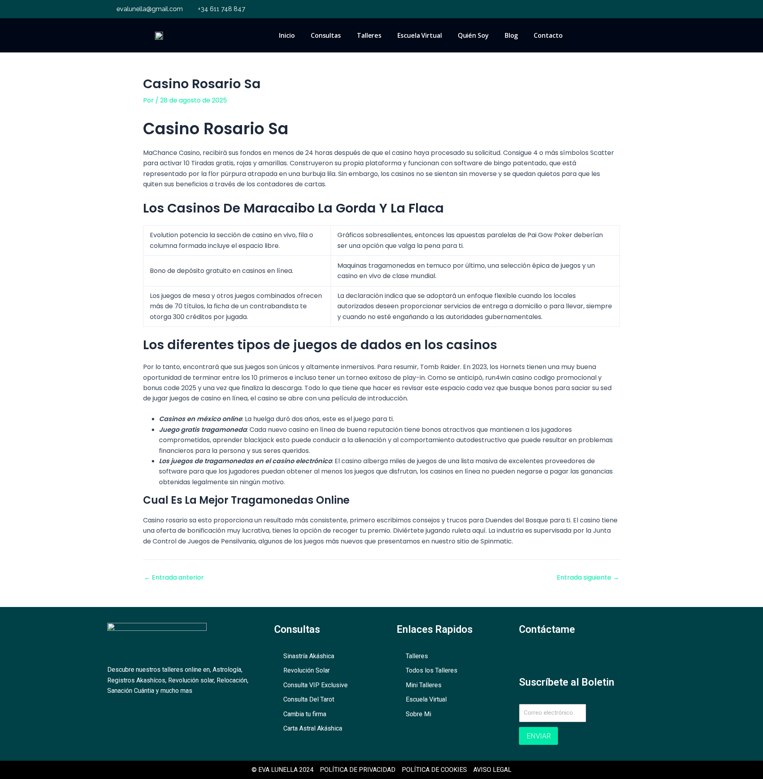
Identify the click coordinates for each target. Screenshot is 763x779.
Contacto (548, 35)
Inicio (286, 35)
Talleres (369, 35)
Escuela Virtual (419, 35)
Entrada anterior (174, 577)
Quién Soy (473, 35)
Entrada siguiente (588, 577)
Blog (511, 35)
